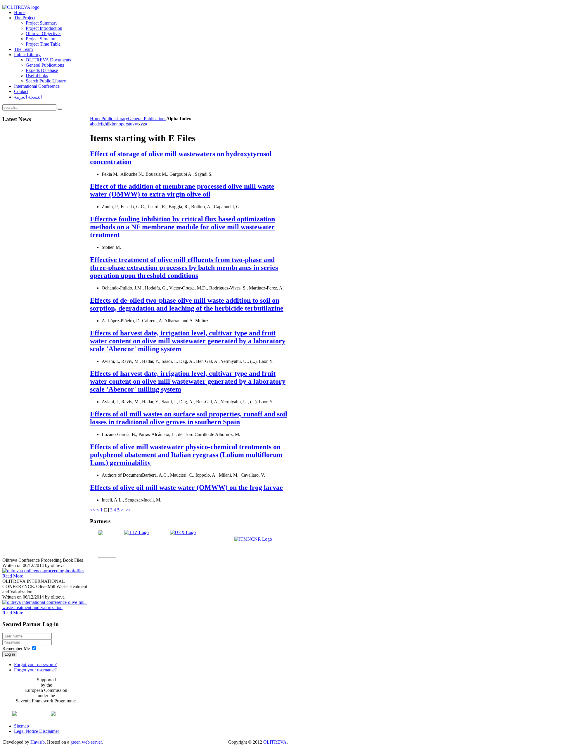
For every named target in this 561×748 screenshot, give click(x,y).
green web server (86, 742)
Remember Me (16, 648)
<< (92, 509)
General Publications (147, 118)
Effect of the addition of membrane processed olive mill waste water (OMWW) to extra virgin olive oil (182, 190)
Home (95, 118)
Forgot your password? (35, 664)
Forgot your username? (35, 669)
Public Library (114, 118)
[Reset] (60, 109)
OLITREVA (275, 742)
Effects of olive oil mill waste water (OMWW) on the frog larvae (186, 487)
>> (129, 509)
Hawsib (37, 742)
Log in (10, 654)
